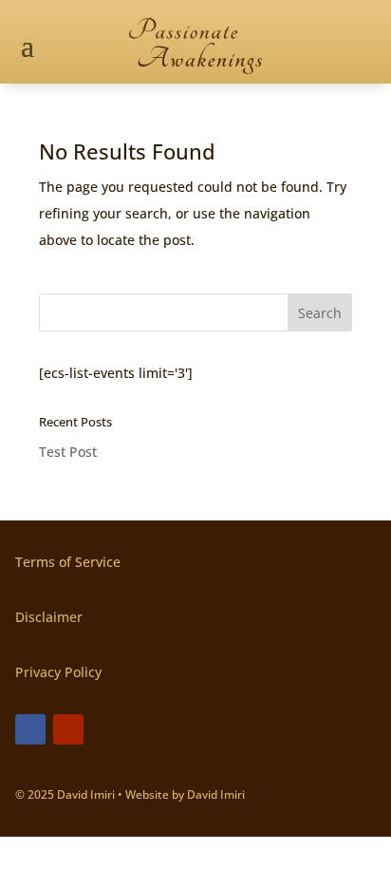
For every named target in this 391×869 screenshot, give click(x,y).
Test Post (68, 452)
